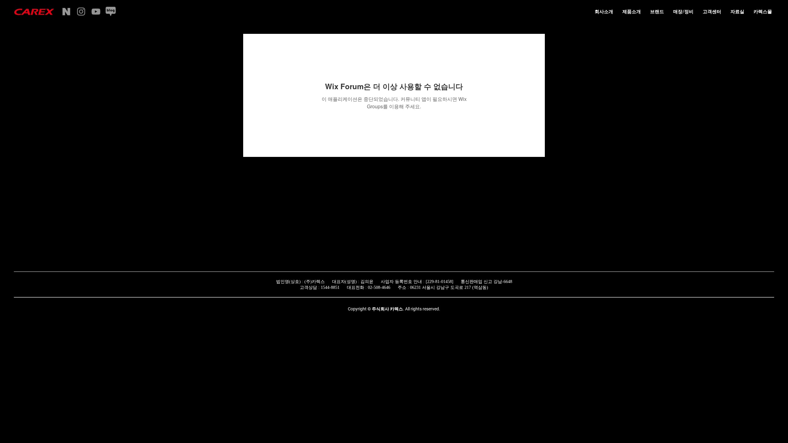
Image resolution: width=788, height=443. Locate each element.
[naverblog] (110, 11)
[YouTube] (95, 11)
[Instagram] (81, 11)
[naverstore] (66, 11)
